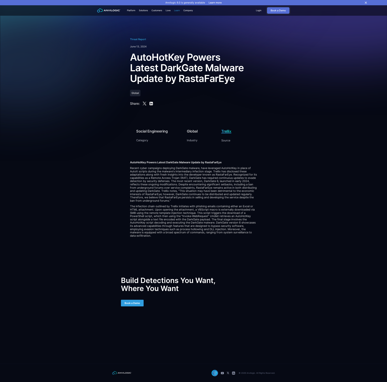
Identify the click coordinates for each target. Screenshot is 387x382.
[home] (109, 10)
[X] (228, 373)
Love (168, 10)
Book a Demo (132, 303)
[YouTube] (222, 373)
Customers (156, 10)
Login (258, 10)
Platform (131, 10)
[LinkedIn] (233, 373)
